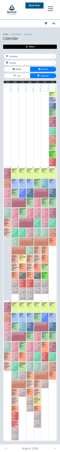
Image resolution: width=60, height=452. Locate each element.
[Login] (54, 23)
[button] (52, 94)
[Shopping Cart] (46, 23)
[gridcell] (7, 84)
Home (5, 34)
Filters (31, 46)
